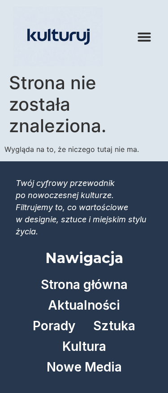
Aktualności (84, 305)
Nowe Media (84, 367)
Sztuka (114, 325)
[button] (144, 37)
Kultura (84, 346)
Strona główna (84, 284)
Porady (54, 325)
